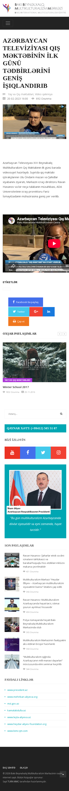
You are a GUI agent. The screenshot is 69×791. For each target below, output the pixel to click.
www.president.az (17, 690)
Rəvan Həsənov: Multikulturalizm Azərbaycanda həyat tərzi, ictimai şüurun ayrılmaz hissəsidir (41, 603)
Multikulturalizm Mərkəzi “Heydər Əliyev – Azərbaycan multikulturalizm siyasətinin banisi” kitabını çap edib (43, 583)
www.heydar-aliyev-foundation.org (26, 724)
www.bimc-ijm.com (17, 730)
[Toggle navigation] (8, 23)
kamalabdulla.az (16, 710)
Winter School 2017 (16, 387)
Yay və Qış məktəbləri (17, 380)
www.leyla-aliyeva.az (19, 717)
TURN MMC (13, 781)
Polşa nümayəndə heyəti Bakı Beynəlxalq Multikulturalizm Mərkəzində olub (39, 623)
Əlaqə (24, 767)
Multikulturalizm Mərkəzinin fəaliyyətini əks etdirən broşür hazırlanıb (44, 642)
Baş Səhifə (9, 767)
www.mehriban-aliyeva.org (22, 696)
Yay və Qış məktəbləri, (21, 94)
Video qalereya (43, 94)
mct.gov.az (13, 703)
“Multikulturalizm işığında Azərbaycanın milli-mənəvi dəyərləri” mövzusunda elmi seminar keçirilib (43, 660)
